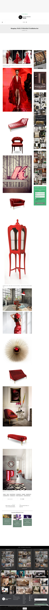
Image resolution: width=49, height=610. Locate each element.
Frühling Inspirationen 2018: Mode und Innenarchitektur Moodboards (17, 523)
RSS (30, 599)
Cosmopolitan (8, 491)
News (14, 595)
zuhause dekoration (27, 495)
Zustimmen (24, 608)
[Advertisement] (24, 42)
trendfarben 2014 (6, 495)
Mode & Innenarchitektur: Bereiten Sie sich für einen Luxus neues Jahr (27, 522)
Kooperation (24, 598)
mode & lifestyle (12, 494)
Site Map (24, 603)
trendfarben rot (12, 495)
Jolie (11, 491)
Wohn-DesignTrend (19, 495)
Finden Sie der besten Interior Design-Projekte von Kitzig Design (7, 521)
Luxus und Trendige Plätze (16, 598)
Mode (8, 494)
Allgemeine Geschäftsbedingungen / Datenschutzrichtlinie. (38, 201)
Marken (4, 494)
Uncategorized (17, 521)
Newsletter (24, 599)
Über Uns (24, 595)
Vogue (5, 491)
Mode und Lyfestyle (15, 599)
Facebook (31, 595)
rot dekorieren (18, 494)
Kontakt (24, 600)
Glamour (13, 491)
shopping (23, 494)
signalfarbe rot (28, 494)
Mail (30, 600)
